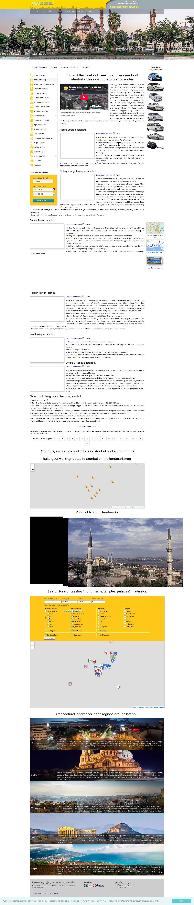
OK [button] (181, 901)
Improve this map (138, 507)
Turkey (54, 67)
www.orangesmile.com (39, 433)
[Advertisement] (87, 273)
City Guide (58, 11)
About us (57, 893)
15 (133, 439)
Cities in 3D (81, 11)
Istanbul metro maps (155, 252)
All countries (158, 11)
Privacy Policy (48, 893)
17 (87, 443)
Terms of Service (37, 893)
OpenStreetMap (128, 507)
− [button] (33, 469)
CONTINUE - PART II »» (87, 426)
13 (121, 439)
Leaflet (114, 507)
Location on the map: (104, 133)
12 (115, 439)
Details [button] (156, 901)
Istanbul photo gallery (155, 268)
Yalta (34, 869)
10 (103, 439)
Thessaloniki (38, 808)
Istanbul (85, 67)
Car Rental (47, 11)
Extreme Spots (69, 11)
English (157, 54)
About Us (92, 11)
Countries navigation (143, 54)
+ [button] (33, 466)
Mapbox (120, 507)
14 (127, 439)
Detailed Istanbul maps (155, 235)
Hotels (35, 11)
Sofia (34, 774)
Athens (35, 837)
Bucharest (37, 743)
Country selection (39, 67)
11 (109, 439)
